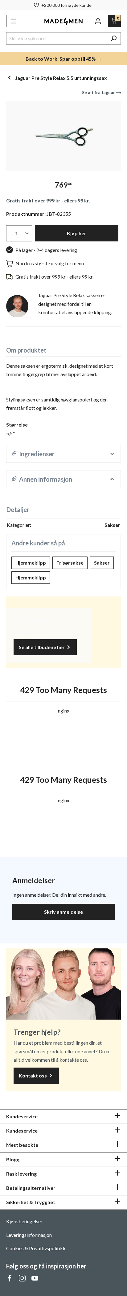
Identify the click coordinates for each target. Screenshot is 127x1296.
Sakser (102, 563)
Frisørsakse (70, 563)
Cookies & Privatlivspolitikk (36, 1248)
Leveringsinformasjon (29, 1235)
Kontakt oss (33, 1075)
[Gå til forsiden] (63, 21)
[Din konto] (98, 21)
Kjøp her (76, 233)
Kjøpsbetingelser (24, 1221)
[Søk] (113, 38)
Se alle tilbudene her (42, 647)
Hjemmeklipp (30, 563)
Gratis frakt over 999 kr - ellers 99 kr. (48, 200)
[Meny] (13, 21)
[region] (63, 136)
